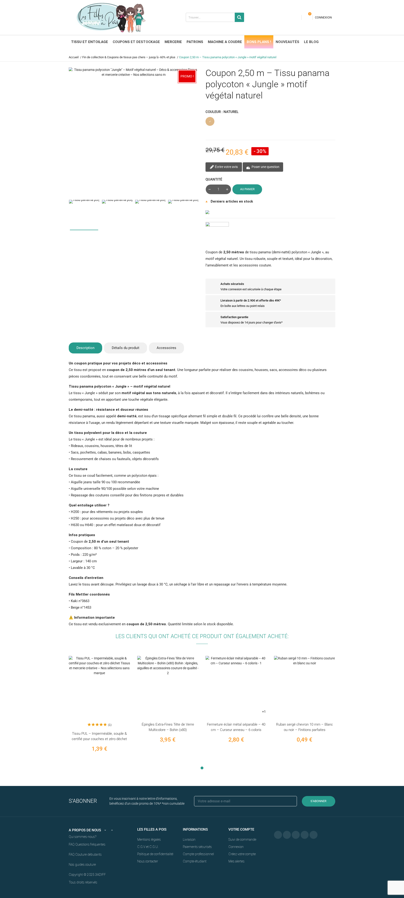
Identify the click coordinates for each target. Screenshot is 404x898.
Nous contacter (147, 861)
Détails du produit (125, 348)
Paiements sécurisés (197, 847)
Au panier (247, 189)
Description (85, 348)
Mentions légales (149, 839)
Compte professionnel (198, 854)
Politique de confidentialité (155, 854)
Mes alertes (236, 861)
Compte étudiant (194, 861)
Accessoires (166, 348)
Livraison (189, 839)
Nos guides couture (82, 864)
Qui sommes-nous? (82, 837)
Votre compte (241, 829)
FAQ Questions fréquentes (87, 844)
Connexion (236, 847)
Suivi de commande (242, 839)
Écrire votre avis (226, 166)
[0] (307, 17)
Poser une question (265, 166)
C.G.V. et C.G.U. (148, 847)
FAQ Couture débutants (85, 854)
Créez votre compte (242, 854)
